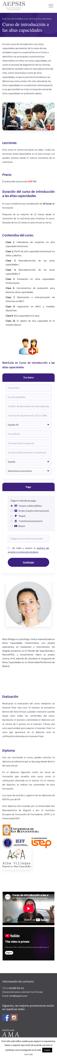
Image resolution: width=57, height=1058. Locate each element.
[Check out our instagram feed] (14, 1017)
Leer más (28, 1054)
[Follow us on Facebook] (6, 1017)
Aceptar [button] (47, 1050)
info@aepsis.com (18, 995)
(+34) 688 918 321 (15, 988)
